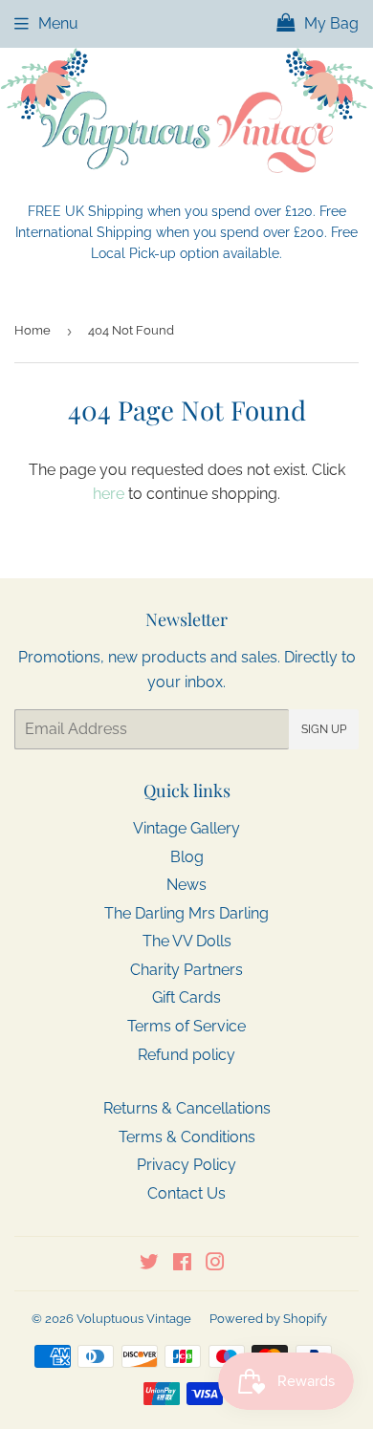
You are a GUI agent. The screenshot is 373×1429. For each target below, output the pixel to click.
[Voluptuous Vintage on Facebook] (182, 1264)
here (108, 494)
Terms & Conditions (187, 1137)
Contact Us (186, 1193)
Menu (58, 23)
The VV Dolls (187, 941)
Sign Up (323, 729)
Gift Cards (186, 997)
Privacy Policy (186, 1165)
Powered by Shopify (268, 1318)
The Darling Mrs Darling (186, 913)
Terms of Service (186, 1026)
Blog (187, 857)
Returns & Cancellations (187, 1108)
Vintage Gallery (186, 828)
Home (32, 330)
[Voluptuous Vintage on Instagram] (215, 1264)
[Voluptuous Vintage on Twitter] (149, 1264)
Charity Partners (186, 970)
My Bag (329, 23)
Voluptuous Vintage (134, 1318)
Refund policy (186, 1055)
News (186, 885)
